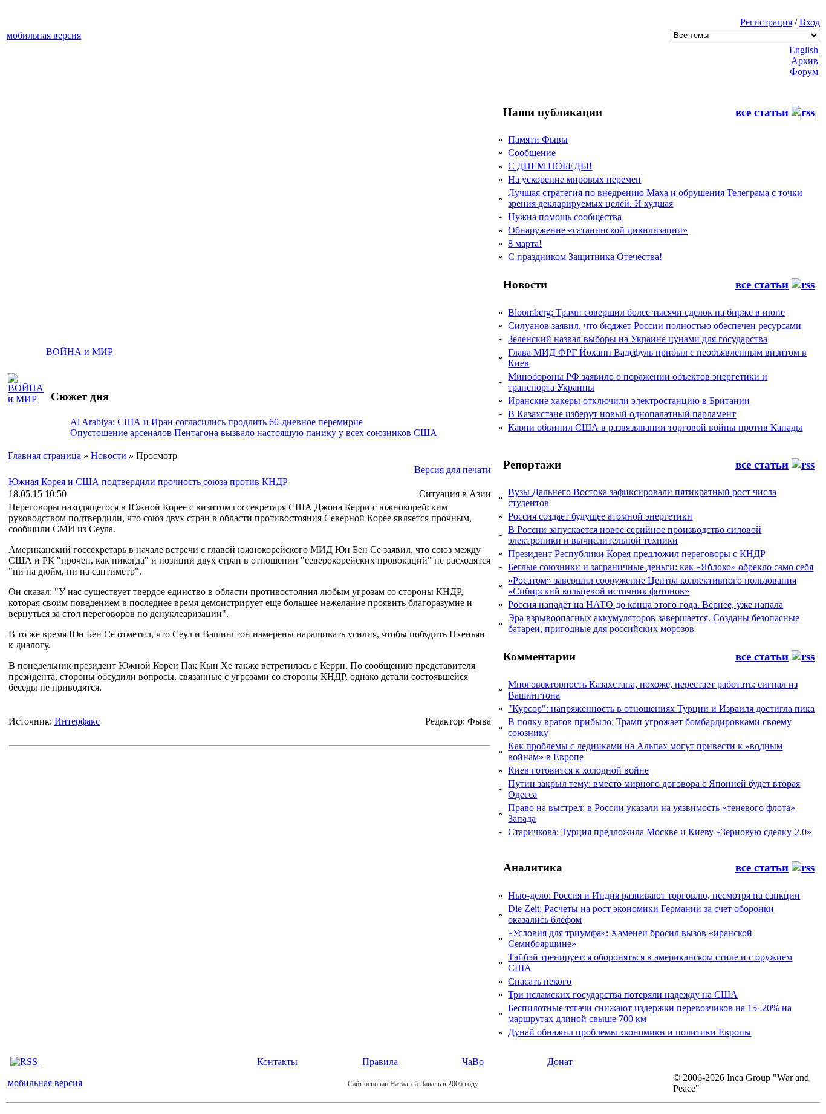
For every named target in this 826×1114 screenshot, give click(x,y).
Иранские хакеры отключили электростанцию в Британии (629, 401)
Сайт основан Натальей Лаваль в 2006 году (413, 1084)
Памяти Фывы (538, 139)
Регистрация (766, 22)
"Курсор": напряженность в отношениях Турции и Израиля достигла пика (661, 708)
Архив (804, 61)
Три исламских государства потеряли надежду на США (623, 994)
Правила (380, 1062)
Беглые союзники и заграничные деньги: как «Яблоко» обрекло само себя (660, 567)
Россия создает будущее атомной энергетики (600, 516)
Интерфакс (77, 721)
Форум (804, 72)
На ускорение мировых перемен (574, 179)
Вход (809, 22)
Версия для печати (452, 469)
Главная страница (44, 456)
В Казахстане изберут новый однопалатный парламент (622, 414)
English (803, 50)
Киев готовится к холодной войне (578, 770)
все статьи (762, 112)
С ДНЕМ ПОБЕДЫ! (550, 166)
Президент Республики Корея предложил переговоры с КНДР (637, 554)
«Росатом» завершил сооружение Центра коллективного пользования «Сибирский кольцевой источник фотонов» (652, 585)
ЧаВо (473, 1062)
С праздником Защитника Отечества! (585, 257)
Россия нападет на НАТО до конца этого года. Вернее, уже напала (645, 604)
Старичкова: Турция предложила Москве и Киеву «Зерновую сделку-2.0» (659, 832)
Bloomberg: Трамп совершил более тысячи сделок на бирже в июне (646, 312)
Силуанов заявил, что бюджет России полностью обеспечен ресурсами (654, 326)
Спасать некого (539, 981)
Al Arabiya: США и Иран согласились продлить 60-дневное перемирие (216, 422)
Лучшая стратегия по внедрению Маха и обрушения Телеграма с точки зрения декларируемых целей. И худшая (655, 198)
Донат (560, 1062)
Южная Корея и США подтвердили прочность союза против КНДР (148, 482)
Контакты (277, 1062)
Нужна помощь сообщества (565, 217)
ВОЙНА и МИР (79, 352)
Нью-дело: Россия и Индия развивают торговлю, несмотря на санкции (654, 895)
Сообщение (532, 153)
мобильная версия (44, 35)
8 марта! (525, 243)
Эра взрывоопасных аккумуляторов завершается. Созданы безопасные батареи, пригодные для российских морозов (653, 623)
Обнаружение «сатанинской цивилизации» (598, 230)
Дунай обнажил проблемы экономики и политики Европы (629, 1032)
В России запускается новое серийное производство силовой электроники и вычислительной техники (634, 535)
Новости (108, 456)
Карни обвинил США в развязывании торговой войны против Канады (655, 427)
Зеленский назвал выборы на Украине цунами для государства (637, 339)
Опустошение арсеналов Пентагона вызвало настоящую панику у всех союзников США (253, 433)
